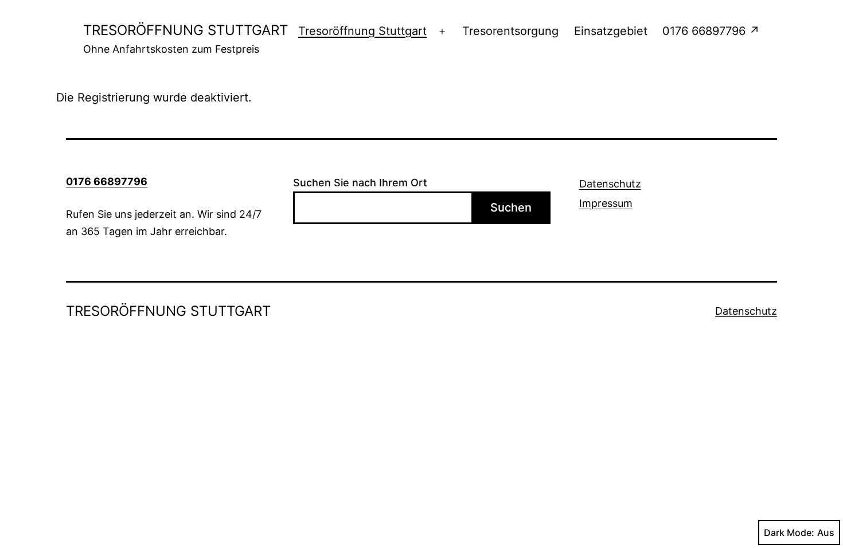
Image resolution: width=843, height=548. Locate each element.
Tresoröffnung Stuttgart (362, 31)
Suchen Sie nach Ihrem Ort (360, 183)
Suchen (511, 207)
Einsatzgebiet (610, 31)
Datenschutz (610, 184)
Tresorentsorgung (510, 31)
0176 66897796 (106, 181)
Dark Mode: (789, 532)
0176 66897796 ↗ (711, 31)
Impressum (606, 203)
